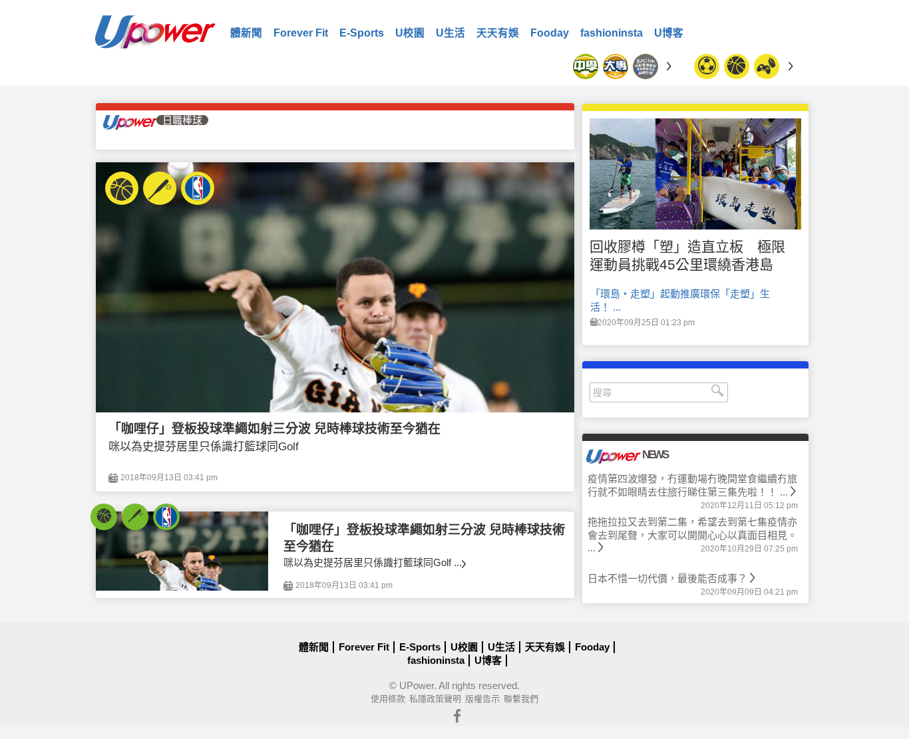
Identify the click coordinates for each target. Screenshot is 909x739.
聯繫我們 (521, 699)
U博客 (668, 33)
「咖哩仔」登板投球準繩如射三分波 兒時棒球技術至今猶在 (274, 429)
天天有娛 (497, 33)
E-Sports (361, 33)
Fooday (549, 33)
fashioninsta (611, 33)
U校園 (410, 33)
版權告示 (482, 699)
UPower (416, 685)
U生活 (450, 33)
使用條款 (388, 699)
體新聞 (246, 33)
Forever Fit (300, 33)
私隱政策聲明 (435, 699)
